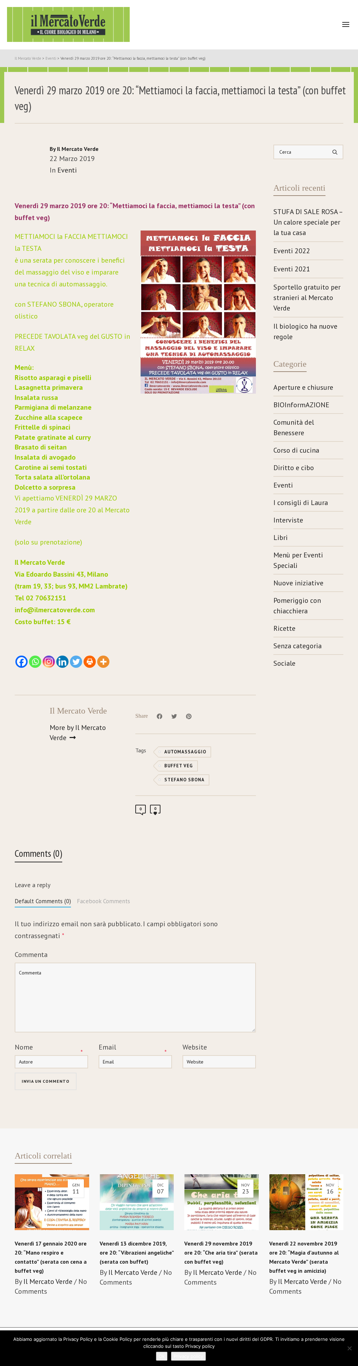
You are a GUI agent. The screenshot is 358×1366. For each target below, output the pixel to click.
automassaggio (185, 752)
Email (107, 1047)
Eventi (67, 170)
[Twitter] (76, 662)
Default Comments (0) (43, 901)
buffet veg (178, 766)
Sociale (284, 663)
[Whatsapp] (35, 662)
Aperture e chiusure (303, 387)
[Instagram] (49, 662)
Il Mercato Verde (47, 1281)
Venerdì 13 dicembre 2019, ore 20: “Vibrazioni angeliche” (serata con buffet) (137, 1252)
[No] (349, 1348)
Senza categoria (297, 645)
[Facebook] (21, 662)
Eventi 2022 (291, 250)
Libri (280, 537)
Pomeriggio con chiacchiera (297, 605)
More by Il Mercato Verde (78, 732)
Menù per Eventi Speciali (298, 560)
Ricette (284, 628)
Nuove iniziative (298, 582)
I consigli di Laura (300, 502)
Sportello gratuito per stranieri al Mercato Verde (307, 298)
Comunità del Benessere (293, 427)
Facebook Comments (103, 901)
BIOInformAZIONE (301, 404)
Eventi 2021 (291, 268)
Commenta (31, 954)
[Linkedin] (62, 662)
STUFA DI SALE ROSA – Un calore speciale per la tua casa (307, 222)
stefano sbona (184, 780)
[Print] (90, 662)
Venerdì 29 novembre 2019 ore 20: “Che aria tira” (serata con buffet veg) (221, 1252)
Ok (162, 1356)
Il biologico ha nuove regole (305, 331)
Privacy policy (188, 1356)
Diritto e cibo (293, 467)
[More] (103, 662)
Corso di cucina (296, 450)
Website (194, 1047)
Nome (24, 1047)
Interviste (288, 520)
